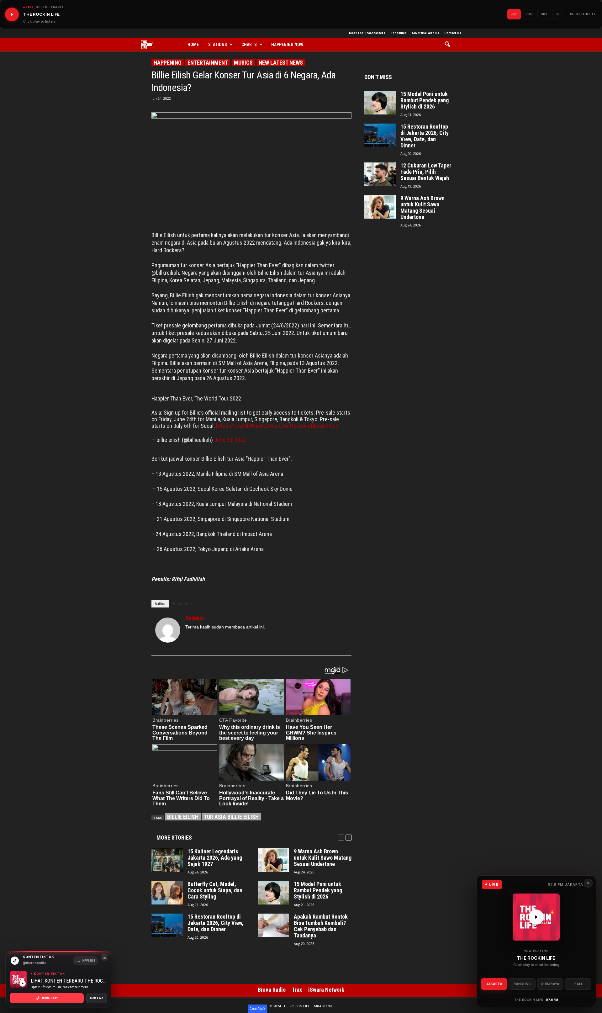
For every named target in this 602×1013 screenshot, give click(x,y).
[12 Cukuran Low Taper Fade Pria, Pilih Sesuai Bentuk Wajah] (380, 174)
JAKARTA (494, 984)
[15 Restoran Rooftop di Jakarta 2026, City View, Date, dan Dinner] (167, 925)
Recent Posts (183, 603)
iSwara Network (326, 989)
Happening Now (287, 44)
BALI (578, 984)
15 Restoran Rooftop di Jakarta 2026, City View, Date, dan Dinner (215, 923)
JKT (514, 14)
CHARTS (249, 44)
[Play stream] (536, 917)
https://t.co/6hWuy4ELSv (244, 425)
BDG (529, 14)
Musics (243, 62)
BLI (558, 14)
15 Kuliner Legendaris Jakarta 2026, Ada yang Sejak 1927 (214, 857)
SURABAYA (550, 984)
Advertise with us (425, 33)
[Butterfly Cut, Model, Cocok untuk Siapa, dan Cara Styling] (167, 892)
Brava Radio (272, 989)
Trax (297, 989)
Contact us (452, 33)
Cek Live (96, 998)
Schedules (398, 33)
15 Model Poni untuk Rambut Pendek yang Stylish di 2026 (318, 890)
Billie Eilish (182, 817)
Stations (217, 44)
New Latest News (281, 62)
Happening (168, 62)
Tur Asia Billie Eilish (231, 817)
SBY (544, 14)
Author (160, 603)
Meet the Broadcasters (367, 33)
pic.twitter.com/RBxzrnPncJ (306, 425)
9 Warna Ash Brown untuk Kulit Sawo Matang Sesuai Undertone (322, 857)
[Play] (12, 14)
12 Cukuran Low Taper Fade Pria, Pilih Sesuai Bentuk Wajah (425, 171)
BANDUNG (522, 984)
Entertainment (207, 62)
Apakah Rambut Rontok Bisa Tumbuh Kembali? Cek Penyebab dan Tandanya (321, 926)
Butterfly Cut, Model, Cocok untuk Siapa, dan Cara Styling (214, 890)
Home (193, 44)
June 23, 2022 (230, 440)
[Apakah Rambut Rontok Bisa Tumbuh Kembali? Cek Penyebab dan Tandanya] (273, 925)
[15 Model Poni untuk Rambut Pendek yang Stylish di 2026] (273, 892)
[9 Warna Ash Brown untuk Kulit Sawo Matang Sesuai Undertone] (273, 860)
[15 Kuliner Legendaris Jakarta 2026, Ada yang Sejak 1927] (167, 860)
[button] (449, 44)
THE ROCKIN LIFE (583, 14)
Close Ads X (257, 1009)
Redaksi (194, 618)
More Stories (174, 837)
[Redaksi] (167, 630)
